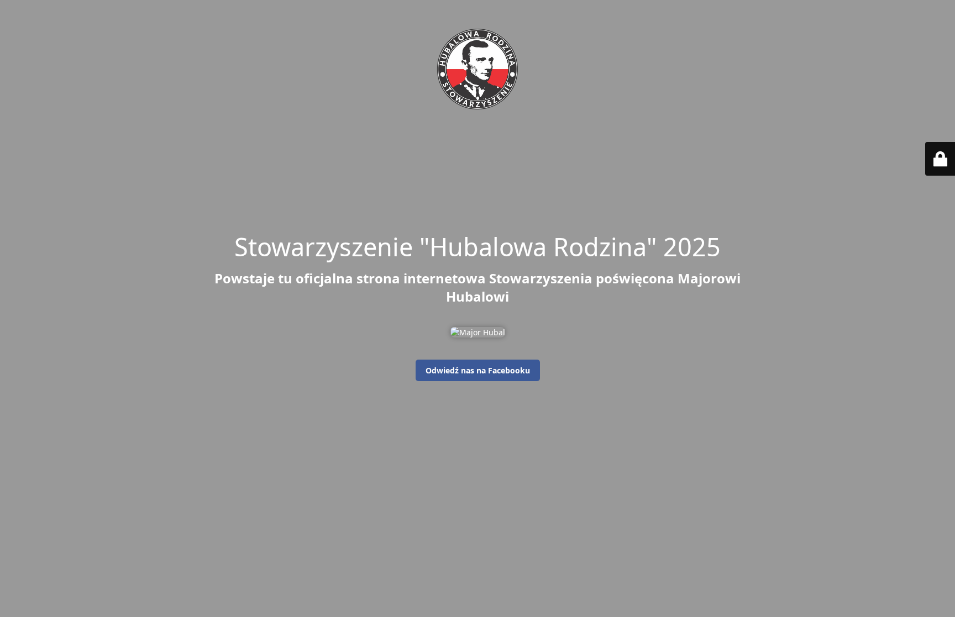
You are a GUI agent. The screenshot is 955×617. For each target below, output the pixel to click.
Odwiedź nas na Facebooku (478, 370)
